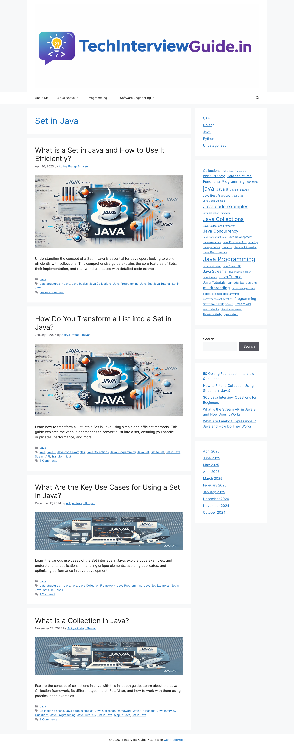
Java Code (237, 196)
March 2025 (212, 478)
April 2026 (211, 451)
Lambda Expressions (242, 282)
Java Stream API (232, 266)
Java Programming (126, 283)
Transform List (61, 456)
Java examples (212, 242)
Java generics (211, 247)
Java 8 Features (239, 189)
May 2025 (211, 465)
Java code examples (71, 452)
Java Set (146, 283)
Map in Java (122, 715)
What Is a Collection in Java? (82, 620)
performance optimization (217, 298)
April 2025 (211, 472)
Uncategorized (215, 145)
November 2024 (216, 506)
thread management (231, 309)
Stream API (42, 456)
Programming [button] (97, 98)
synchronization (211, 309)
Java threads (210, 277)
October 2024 (214, 512)
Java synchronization (240, 272)
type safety (231, 314)
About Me (42, 98)
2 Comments (48, 719)
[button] (257, 98)
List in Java (104, 715)
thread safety (212, 314)
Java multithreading (245, 247)
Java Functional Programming (240, 242)
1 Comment (47, 594)
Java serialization (212, 266)
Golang (208, 125)
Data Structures (239, 176)
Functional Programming (224, 181)
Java (43, 279)
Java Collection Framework (97, 585)
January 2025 (214, 492)
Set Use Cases (53, 590)
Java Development (240, 237)
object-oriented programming (221, 293)
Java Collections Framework (219, 225)
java (42, 452)
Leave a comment (52, 292)
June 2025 (211, 458)
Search (208, 339)
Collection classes (52, 710)
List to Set (157, 452)
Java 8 (51, 452)
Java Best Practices (216, 195)
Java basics (80, 283)
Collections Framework (234, 171)
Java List (227, 247)
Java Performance (215, 252)
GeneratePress (174, 740)
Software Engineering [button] (135, 98)
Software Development (218, 304)
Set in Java (173, 452)
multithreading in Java (243, 288)
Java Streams (215, 271)
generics (252, 181)
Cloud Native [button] (66, 98)
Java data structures (214, 237)
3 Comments (48, 460)
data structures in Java (55, 283)
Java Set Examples (157, 585)
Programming (245, 298)
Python (208, 139)
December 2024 (216, 499)
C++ (206, 118)
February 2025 (214, 485)
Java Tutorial (161, 283)
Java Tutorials (86, 715)
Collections (212, 171)
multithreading (216, 287)
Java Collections (100, 283)
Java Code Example (214, 200)
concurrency (214, 176)
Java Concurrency (220, 231)
